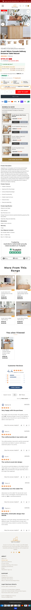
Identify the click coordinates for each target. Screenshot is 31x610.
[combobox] (23, 398)
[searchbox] (7, 395)
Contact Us (4, 575)
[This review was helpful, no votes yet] (21, 425)
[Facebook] (11, 552)
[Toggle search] (20, 6)
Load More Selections (16, 159)
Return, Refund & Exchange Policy (10, 580)
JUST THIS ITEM (24, 122)
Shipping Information (7, 577)
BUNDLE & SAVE (16, 122)
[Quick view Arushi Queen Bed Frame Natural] (10, 121)
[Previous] (2, 24)
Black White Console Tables (10, 47)
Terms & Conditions (7, 561)
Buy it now (16, 96)
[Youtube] (19, 552)
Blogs (3, 568)
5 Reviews (10, 56)
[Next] (28, 24)
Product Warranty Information (10, 565)
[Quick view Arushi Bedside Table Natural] (10, 133)
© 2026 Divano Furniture (15, 602)
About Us (4, 558)
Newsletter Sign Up (7, 569)
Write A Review (15, 387)
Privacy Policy (5, 563)
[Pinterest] (16, 552)
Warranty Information (7, 579)
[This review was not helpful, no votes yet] (26, 425)
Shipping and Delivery (7, 566)
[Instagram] (13, 552)
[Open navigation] (2, 6)
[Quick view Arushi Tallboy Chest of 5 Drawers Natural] (10, 143)
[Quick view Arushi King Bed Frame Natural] (10, 154)
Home (2, 47)
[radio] (15, 119)
